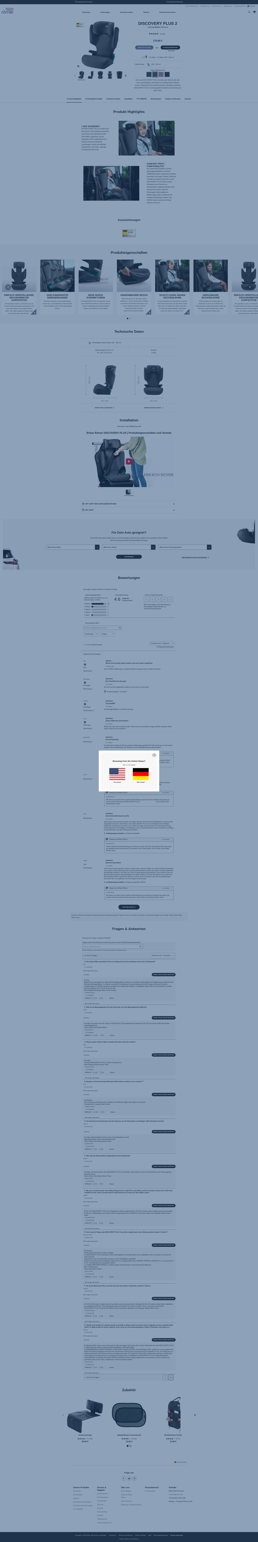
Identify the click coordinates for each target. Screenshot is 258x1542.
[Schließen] (154, 755)
